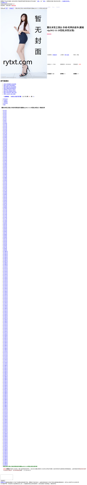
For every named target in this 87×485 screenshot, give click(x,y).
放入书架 (24, 96)
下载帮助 (5, 101)
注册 (38, 1)
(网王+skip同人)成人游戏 (9, 94)
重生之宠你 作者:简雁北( (9, 85)
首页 (6, 8)
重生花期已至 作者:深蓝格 (10, 86)
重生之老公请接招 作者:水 (10, 91)
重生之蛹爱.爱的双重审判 (10, 88)
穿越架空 (11, 8)
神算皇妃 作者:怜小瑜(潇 (9, 89)
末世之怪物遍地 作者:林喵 (10, 84)
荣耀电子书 (3, 482)
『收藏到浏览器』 (66, 1)
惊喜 (4, 104)
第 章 (5, 110)
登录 (44, 1)
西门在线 (67, 54)
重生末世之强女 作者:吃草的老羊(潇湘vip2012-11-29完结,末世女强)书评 (20, 466)
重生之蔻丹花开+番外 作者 (10, 92)
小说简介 (5, 100)
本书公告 (5, 103)
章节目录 (5, 99)
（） (29, 96)
